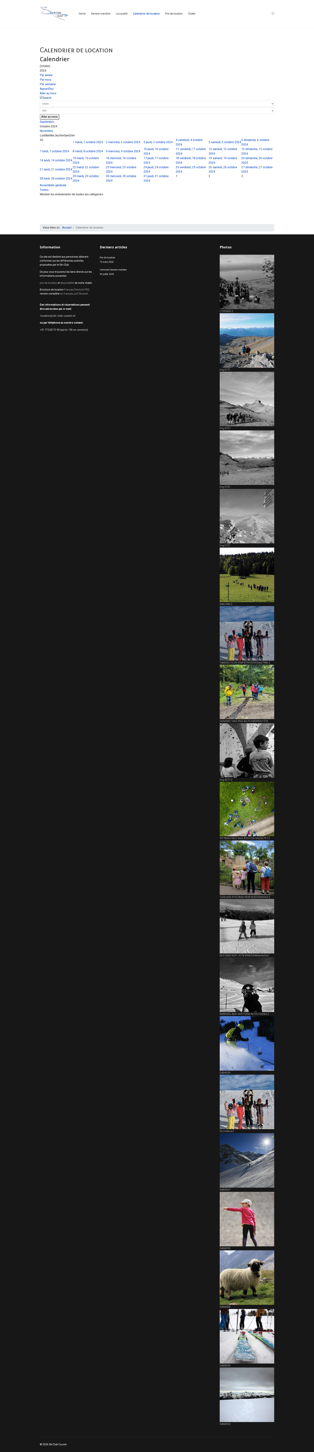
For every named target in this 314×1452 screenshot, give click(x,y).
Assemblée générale (53, 185)
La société (122, 13)
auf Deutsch (81, 293)
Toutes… (45, 189)
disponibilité (68, 282)
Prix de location (174, 13)
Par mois (45, 79)
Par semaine (48, 84)
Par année (46, 75)
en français (66, 293)
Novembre (46, 131)
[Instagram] (273, 13)
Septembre (47, 122)
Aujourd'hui (46, 88)
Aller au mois (48, 93)
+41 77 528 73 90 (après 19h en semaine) (64, 329)
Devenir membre (100, 13)
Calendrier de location (146, 13)
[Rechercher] (157, 98)
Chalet (192, 13)
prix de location (49, 282)
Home (82, 13)
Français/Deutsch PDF (76, 289)
